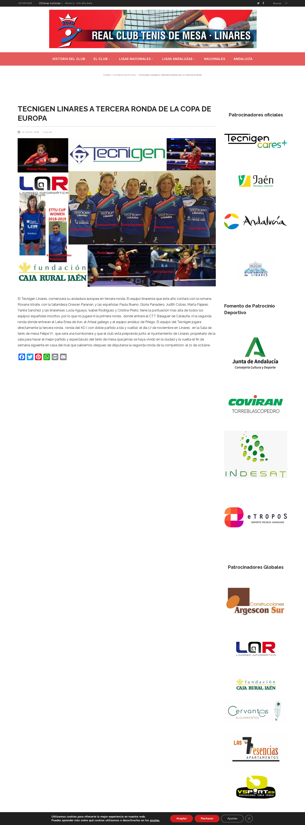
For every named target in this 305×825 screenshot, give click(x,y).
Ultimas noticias (124, 75)
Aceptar (181, 818)
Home (107, 75)
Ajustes (232, 818)
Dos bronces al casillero (79, 3)
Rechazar (207, 818)
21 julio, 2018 (31, 132)
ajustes (154, 820)
